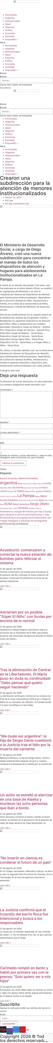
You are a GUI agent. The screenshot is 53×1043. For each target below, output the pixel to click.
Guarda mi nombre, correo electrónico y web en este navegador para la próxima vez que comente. (26, 456)
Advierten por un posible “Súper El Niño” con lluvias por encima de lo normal (26, 616)
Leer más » (5, 586)
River (2, 504)
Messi (43, 496)
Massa (37, 496)
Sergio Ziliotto (39, 504)
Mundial (4, 500)
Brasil (20, 483)
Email (2, 1014)
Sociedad (9, 36)
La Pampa (25, 495)
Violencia (38, 508)
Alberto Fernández (28, 478)
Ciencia (39, 484)
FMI (15, 491)
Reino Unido (49, 500)
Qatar (41, 500)
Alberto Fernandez (9, 478)
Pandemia (13, 500)
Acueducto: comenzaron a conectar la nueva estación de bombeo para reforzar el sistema (25, 556)
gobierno (39, 491)
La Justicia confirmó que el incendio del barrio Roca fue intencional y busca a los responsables (24, 916)
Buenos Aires (27, 484)
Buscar (3, 76)
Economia (17, 487)
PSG (32, 500)
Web (2, 443)
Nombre (5, 422)
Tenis (10, 508)
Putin (36, 500)
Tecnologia (4, 508)
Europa (10, 491)
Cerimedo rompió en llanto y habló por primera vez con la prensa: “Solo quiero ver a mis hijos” (25, 974)
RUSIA (8, 504)
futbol (20, 491)
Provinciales (11, 15)
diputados (3, 488)
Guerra (47, 491)
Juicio (8, 496)
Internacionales (12, 21)
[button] (26, 42)
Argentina (10, 18)
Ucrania (23, 507)
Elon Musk (35, 488)
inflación (3, 496)
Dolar (10, 488)
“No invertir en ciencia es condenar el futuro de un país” (26, 860)
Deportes (9, 27)
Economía (10, 33)
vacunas (31, 508)
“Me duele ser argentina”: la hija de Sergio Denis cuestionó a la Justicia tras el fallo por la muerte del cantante (26, 742)
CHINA (34, 484)
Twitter (15, 508)
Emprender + (11, 39)
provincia (27, 500)
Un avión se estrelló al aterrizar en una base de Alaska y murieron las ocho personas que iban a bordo (26, 801)
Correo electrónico (10, 432)
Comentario (6, 390)
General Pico (30, 491)
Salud (8, 24)
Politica (20, 500)
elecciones (27, 488)
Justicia (14, 496)
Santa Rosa (24, 504)
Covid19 (47, 483)
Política (8, 30)
